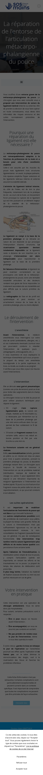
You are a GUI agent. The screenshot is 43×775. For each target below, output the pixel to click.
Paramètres (21, 756)
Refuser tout (21, 762)
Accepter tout (21, 769)
